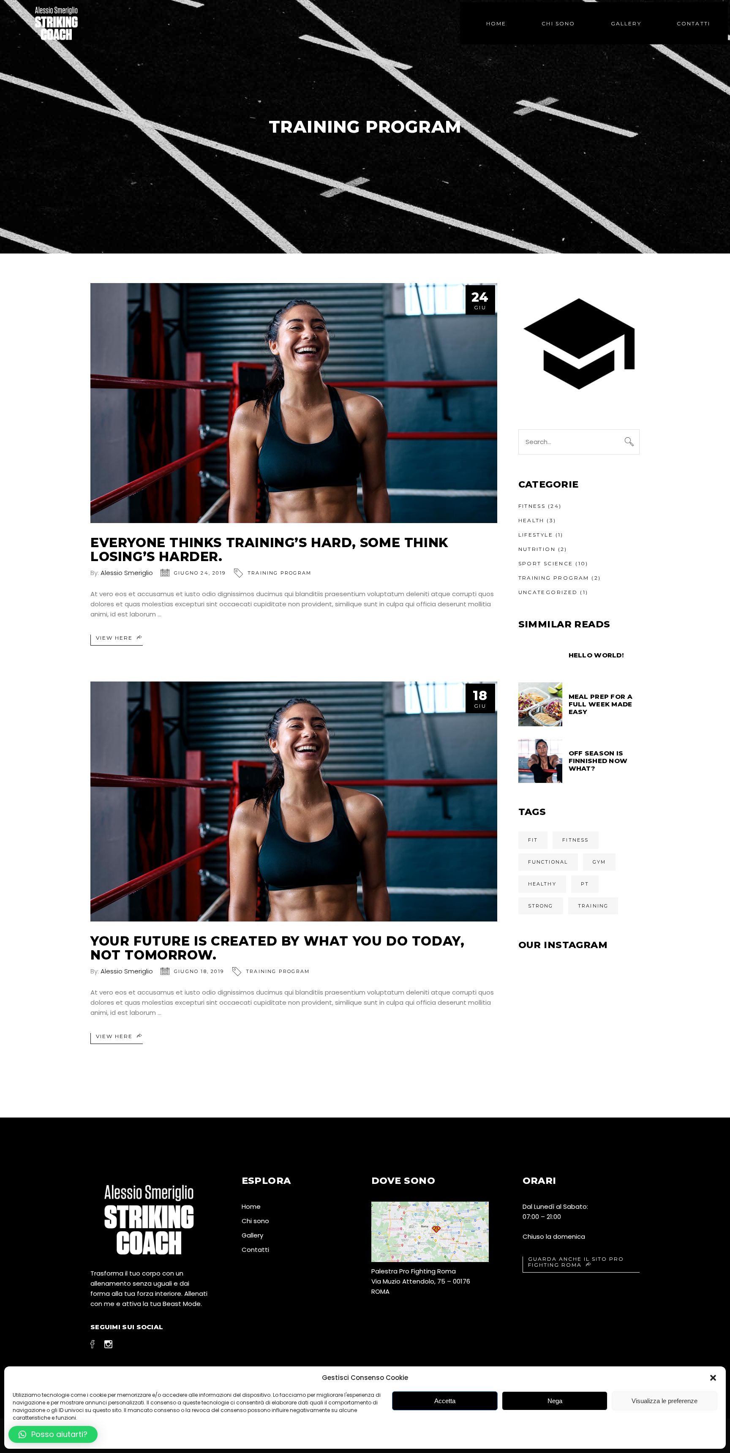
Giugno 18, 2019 (199, 971)
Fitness (532, 506)
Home (251, 1206)
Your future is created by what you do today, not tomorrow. (277, 948)
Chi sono (255, 1220)
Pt (585, 884)
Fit (533, 840)
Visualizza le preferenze (664, 1400)
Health (531, 520)
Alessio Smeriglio (127, 572)
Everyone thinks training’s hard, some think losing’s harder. (269, 549)
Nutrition (537, 549)
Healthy (542, 884)
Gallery (252, 1235)
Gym (599, 862)
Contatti (255, 1249)
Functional (548, 862)
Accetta (444, 1400)
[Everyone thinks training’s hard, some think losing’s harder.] (293, 403)
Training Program (279, 573)
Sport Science (545, 563)
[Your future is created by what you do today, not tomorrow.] (293, 801)
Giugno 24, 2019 (200, 573)
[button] (713, 1378)
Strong (540, 906)
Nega (555, 1400)
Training (593, 906)
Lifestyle (535, 535)
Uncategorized (548, 592)
